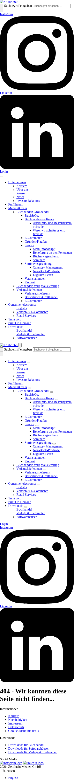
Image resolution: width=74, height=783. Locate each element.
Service (29, 245)
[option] (41, 778)
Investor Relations (28, 200)
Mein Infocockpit (44, 249)
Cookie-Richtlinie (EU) (23, 731)
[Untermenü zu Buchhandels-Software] (56, 399)
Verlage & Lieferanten (30, 334)
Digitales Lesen (43, 275)
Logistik (21, 308)
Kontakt (30, 282)
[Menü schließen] (20, 345)
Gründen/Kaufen (36, 241)
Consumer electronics (22, 304)
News (20, 197)
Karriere (21, 186)
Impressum (15, 723)
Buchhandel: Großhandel (32, 212)
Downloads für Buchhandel (26, 745)
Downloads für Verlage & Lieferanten (32, 752)
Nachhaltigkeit (17, 719)
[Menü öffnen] (1, 176)
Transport (14, 319)
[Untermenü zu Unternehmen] (28, 362)
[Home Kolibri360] (8, 2)
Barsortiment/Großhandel (41, 297)
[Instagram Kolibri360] (11, 763)
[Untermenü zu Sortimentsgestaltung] (54, 443)
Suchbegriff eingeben (18, 5)
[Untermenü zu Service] (36, 425)
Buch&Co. (32, 215)
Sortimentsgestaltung (38, 263)
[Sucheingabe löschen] (1, 10)
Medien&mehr (17, 208)
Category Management (47, 267)
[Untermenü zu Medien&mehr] (29, 388)
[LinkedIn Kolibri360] (33, 763)
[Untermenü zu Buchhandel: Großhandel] (51, 392)
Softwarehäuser (26, 338)
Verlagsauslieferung (37, 293)
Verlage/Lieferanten (29, 289)
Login (4, 171)
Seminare (39, 260)
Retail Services (26, 315)
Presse (20, 193)
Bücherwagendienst (46, 256)
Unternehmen (17, 182)
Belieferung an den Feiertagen (52, 252)
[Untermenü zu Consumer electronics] (38, 484)
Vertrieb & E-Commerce (32, 312)
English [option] (13, 777)
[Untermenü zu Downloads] (25, 506)
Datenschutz (16, 727)
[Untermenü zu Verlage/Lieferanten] (44, 469)
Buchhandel (24, 330)
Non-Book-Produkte (46, 271)
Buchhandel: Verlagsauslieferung (37, 286)
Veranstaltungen (35, 278)
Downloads (15, 326)
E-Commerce (33, 238)
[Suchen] (1, 6)
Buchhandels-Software (39, 219)
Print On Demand (19, 323)
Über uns (22, 189)
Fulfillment (15, 204)
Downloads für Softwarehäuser (28, 748)
